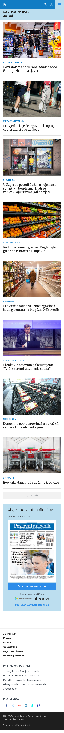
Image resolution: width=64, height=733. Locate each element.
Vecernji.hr (8, 671)
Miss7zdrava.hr (38, 684)
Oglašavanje (10, 647)
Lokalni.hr (8, 675)
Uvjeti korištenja (13, 651)
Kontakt (8, 642)
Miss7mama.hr (34, 680)
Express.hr (20, 680)
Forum (7, 638)
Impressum (9, 633)
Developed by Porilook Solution (17, 725)
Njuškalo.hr (21, 675)
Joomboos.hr (10, 688)
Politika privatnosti (14, 655)
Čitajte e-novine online (32, 586)
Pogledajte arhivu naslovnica (32, 604)
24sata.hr (34, 675)
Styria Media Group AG (13, 719)
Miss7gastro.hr (10, 684)
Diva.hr (35, 671)
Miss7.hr (25, 684)
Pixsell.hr (7, 680)
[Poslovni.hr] (5, 4)
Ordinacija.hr (23, 671)
